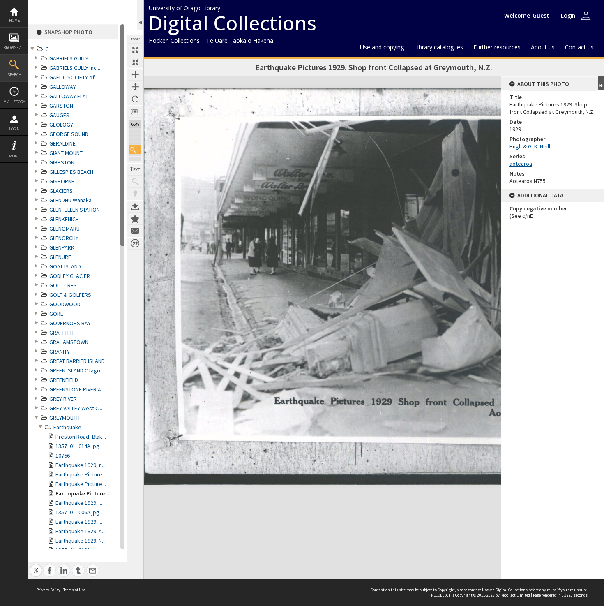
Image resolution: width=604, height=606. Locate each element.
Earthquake (67, 427)
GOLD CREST (64, 285)
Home (14, 20)
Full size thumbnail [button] (135, 50)
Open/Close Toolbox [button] (140, 15)
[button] (135, 149)
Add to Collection (135, 219)
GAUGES (59, 115)
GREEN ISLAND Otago (74, 370)
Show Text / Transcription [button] (135, 169)
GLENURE (60, 257)
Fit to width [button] (135, 74)
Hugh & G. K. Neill (529, 146)
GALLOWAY (62, 86)
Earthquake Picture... (80, 474)
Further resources (497, 47)
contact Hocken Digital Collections (498, 589)
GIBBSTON (61, 162)
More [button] (14, 156)
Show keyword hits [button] (135, 182)
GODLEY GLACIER (69, 276)
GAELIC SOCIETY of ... (74, 77)
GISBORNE (61, 181)
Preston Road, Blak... (80, 436)
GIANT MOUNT (66, 153)
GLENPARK (61, 247)
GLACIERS (61, 190)
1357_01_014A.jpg (77, 446)
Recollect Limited (515, 595)
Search (14, 74)
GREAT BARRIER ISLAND (77, 361)
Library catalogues (438, 47)
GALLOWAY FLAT (68, 96)
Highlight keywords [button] (135, 194)
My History (14, 101)
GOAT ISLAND (65, 266)
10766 (62, 455)
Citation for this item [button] (135, 243)
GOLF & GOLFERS (70, 294)
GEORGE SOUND (68, 134)
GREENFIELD (63, 380)
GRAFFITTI (61, 332)
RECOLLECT (440, 595)
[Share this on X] (36, 566)
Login (14, 129)
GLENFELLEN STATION (74, 209)
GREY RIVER (63, 398)
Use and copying (382, 47)
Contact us (579, 47)
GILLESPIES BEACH (71, 172)
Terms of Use (74, 589)
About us (543, 47)
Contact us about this (135, 231)
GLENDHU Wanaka (70, 200)
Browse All (14, 47)
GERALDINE (62, 143)
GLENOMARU (64, 228)
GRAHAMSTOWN (68, 342)
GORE (56, 313)
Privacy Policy (48, 589)
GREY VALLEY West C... (75, 408)
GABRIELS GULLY (68, 58)
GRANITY (59, 351)
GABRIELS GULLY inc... (74, 68)
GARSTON (61, 105)
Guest (541, 15)
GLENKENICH (64, 219)
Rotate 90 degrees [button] (135, 99)
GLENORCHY (63, 238)
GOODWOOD (65, 304)
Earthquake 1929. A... (80, 531)
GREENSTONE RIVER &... (77, 389)
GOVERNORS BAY (70, 323)
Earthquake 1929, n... (80, 465)
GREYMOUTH (64, 417)
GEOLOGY (61, 124)
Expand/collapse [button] (601, 83)
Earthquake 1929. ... (78, 503)
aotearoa (520, 163)
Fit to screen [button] (135, 62)
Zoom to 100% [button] (135, 111)
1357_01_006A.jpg (77, 512)
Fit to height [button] (135, 87)
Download (135, 206)
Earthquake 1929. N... (80, 540)
